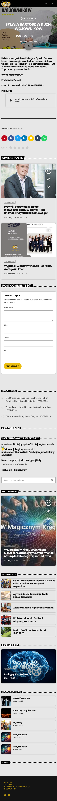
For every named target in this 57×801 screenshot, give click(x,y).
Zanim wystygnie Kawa (24, 710)
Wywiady (17, 722)
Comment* (8, 308)
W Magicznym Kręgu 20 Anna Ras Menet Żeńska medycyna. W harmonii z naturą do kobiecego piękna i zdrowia (28, 553)
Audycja (8, 670)
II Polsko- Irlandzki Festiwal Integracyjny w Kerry (28, 620)
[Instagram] (5, 795)
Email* (6, 338)
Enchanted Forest (11, 80)
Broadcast (28, 18)
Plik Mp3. (6, 91)
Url (5, 350)
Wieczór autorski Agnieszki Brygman (22, 416)
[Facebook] (9, 795)
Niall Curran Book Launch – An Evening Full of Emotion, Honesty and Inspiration (34, 583)
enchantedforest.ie (12, 74)
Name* (6, 325)
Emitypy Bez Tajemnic (18, 674)
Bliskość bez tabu (21, 698)
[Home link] (6, 4)
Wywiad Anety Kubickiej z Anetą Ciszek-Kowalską (28, 407)
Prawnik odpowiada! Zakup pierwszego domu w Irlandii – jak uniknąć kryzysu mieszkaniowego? (26, 210)
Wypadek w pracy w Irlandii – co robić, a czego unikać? (28, 267)
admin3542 (18, 128)
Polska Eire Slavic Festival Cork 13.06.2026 (29, 632)
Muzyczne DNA (20, 735)
